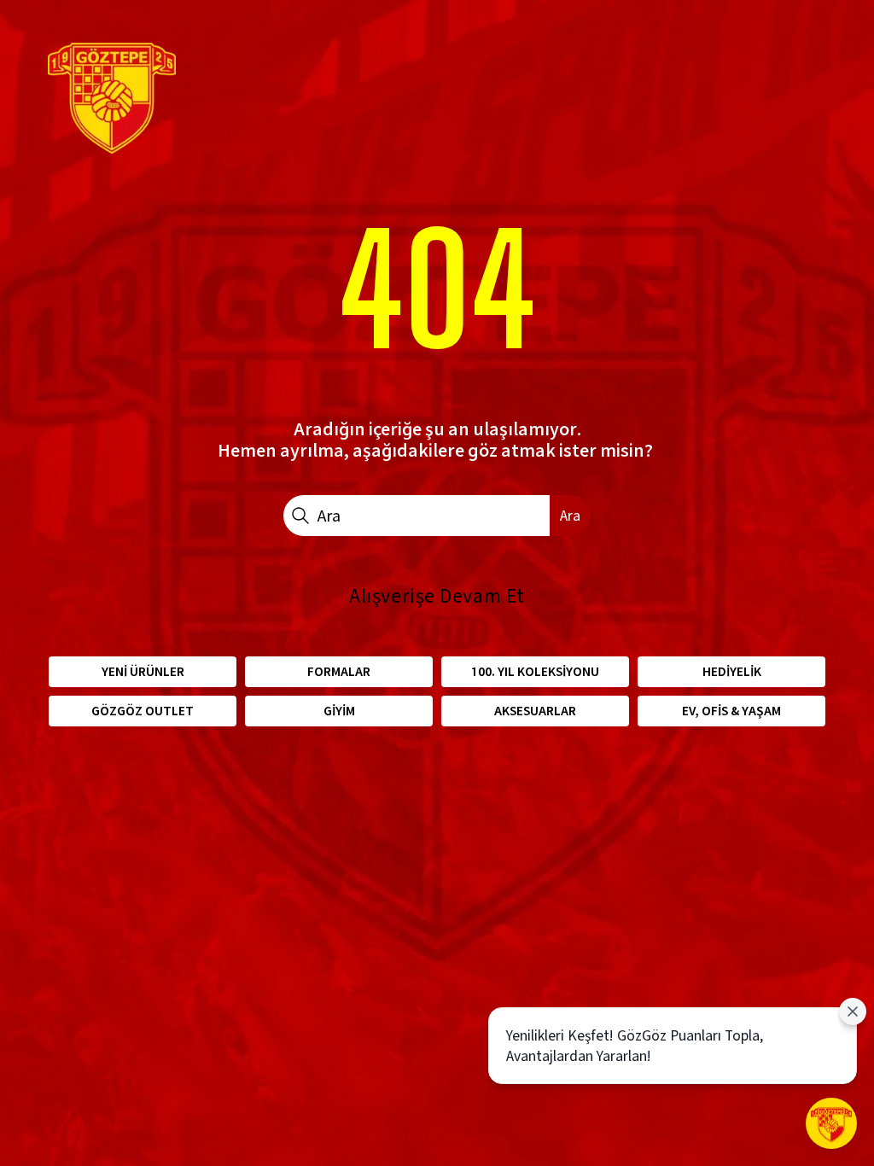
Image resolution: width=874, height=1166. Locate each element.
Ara (570, 515)
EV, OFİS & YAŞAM (731, 710)
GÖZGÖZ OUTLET (142, 710)
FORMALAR (338, 671)
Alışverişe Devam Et (436, 596)
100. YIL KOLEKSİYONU (535, 671)
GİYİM (339, 710)
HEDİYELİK (731, 671)
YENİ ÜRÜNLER (143, 671)
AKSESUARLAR (535, 710)
